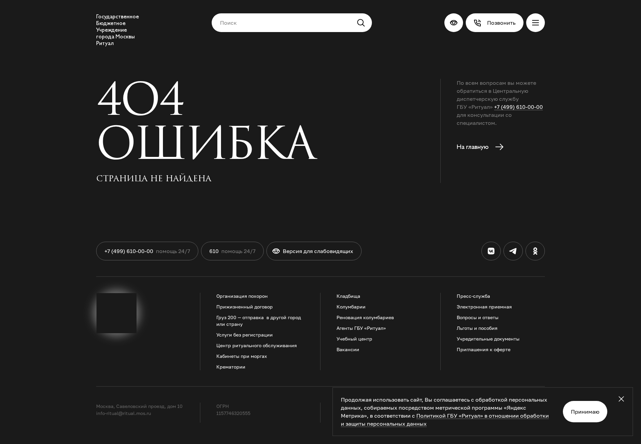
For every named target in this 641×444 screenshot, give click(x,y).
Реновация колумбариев (365, 317)
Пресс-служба (473, 296)
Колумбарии (351, 306)
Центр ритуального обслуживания (256, 345)
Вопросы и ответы (477, 317)
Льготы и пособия (477, 328)
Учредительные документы (488, 339)
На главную (473, 147)
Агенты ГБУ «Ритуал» (361, 328)
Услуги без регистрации (244, 335)
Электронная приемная (484, 306)
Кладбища (348, 296)
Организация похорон (242, 296)
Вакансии (348, 349)
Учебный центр (354, 339)
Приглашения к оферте (483, 349)
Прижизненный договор (244, 306)
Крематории (230, 367)
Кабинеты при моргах (241, 356)
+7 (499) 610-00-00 (518, 106)
